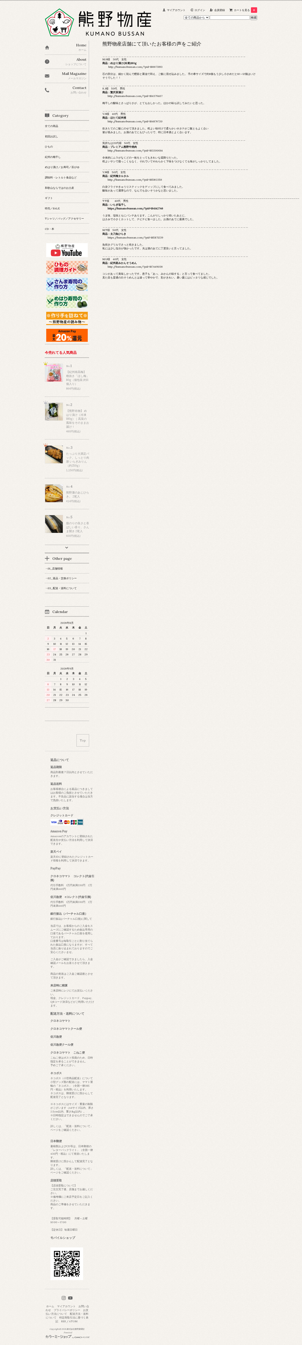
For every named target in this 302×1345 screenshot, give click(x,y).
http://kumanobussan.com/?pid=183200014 (135, 150)
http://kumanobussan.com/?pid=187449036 (135, 266)
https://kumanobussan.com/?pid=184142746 (135, 208)
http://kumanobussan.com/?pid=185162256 (135, 179)
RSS (63, 1321)
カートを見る (244, 10)
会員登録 (219, 10)
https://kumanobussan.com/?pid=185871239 (135, 237)
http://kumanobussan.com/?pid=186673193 (135, 66)
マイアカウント (176, 10)
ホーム (50, 1306)
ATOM (73, 1321)
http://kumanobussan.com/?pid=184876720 (135, 121)
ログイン (200, 10)
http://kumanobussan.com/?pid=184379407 (135, 96)
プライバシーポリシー (67, 1310)
